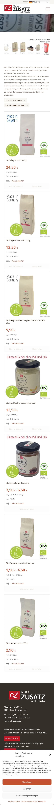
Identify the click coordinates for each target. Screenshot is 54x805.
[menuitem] (46, 9)
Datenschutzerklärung (29, 801)
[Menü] (46, 9)
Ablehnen (27, 789)
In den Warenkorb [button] (17, 186)
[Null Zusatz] (22, 9)
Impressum (42, 801)
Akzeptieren (27, 782)
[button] (50, 754)
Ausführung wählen (27, 509)
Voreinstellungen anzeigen (27, 796)
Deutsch (36, 2)
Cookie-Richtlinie (14, 801)
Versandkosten (18, 181)
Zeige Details (38, 186)
